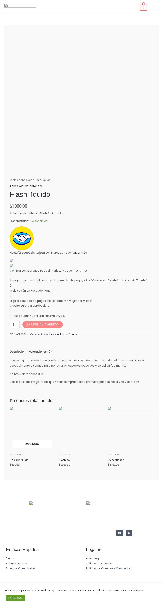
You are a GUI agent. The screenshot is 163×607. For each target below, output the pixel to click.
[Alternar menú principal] (155, 7)
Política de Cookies (99, 563)
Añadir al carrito (42, 324)
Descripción (17, 352)
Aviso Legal (93, 558)
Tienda (10, 558)
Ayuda (60, 316)
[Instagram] (129, 533)
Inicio (13, 180)
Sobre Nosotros (16, 563)
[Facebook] (119, 533)
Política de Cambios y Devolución (108, 568)
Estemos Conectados (20, 568)
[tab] (17, 352)
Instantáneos (34, 186)
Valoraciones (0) (40, 352)
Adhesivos (25, 180)
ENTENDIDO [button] (15, 598)
